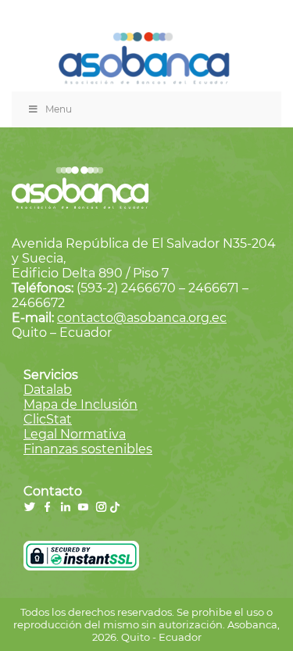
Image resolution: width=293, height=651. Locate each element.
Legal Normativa (74, 434)
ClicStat (47, 419)
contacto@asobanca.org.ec (142, 317)
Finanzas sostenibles (87, 449)
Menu (58, 109)
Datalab (47, 389)
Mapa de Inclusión (80, 404)
